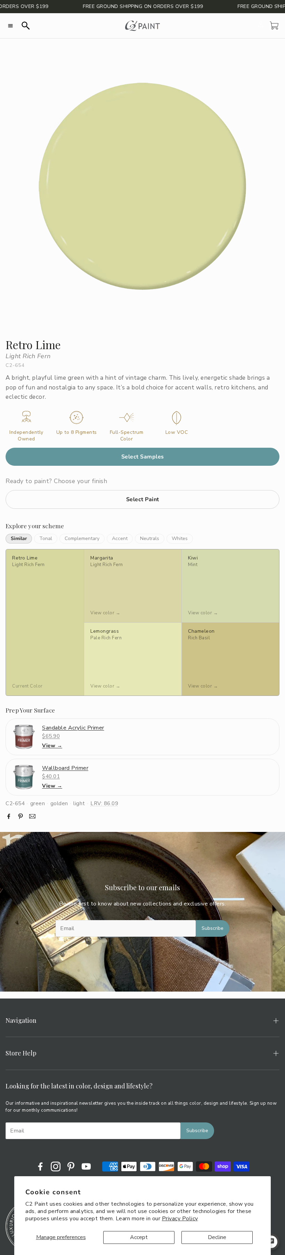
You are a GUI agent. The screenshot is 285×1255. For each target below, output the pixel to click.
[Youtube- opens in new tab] (86, 1166)
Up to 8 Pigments (76, 432)
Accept (139, 1237)
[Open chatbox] (271, 1241)
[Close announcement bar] (278, 5)
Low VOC (176, 432)
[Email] (32, 816)
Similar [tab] (19, 538)
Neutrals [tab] (149, 538)
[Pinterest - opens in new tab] (71, 1166)
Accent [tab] (120, 538)
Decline (217, 1237)
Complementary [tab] (82, 538)
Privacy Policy (180, 1218)
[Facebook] (9, 816)
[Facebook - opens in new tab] (40, 1166)
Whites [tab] (180, 538)
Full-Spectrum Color (127, 435)
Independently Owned (26, 435)
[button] (10, 25)
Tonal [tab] (45, 538)
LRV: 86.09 (104, 803)
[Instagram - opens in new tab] (55, 1166)
